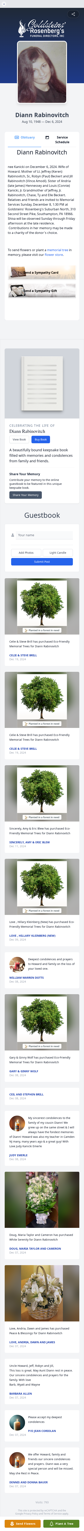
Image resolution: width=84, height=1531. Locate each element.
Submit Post (42, 562)
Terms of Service (53, 1513)
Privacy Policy (31, 1513)
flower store (54, 255)
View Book (19, 439)
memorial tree (57, 250)
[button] (42, 606)
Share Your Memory (25, 495)
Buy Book (41, 439)
